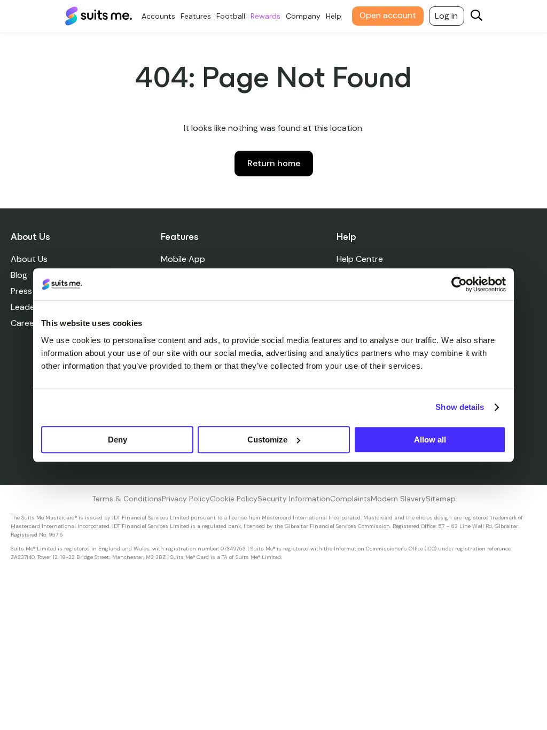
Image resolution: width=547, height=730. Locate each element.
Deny (117, 439)
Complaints (350, 498)
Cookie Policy (233, 498)
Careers (26, 323)
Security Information (293, 498)
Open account (388, 15)
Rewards (265, 16)
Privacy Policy (186, 498)
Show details (459, 406)
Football (230, 16)
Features (196, 16)
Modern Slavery (398, 498)
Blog (19, 275)
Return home (273, 163)
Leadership (32, 307)
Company (303, 16)
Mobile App (183, 259)
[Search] (476, 16)
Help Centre (360, 259)
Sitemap (441, 498)
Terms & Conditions (127, 498)
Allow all (430, 439)
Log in (446, 15)
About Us (29, 259)
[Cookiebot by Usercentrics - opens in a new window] (459, 284)
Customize (267, 439)
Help (333, 16)
